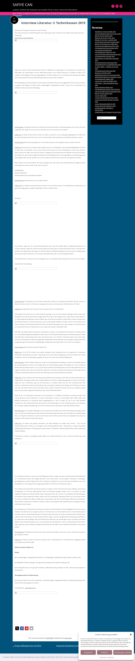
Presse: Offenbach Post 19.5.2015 (27, 646)
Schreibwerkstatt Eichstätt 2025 (105, 56)
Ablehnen (104, 652)
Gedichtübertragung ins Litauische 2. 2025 (108, 77)
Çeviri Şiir (73, 13)
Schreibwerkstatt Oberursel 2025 (105, 71)
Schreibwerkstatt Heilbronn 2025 (105, 52)
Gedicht (27, 13)
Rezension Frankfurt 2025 (103, 73)
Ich (100, 13)
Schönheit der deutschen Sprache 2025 (107, 42)
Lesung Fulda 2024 (101, 96)
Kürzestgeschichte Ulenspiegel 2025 (106, 63)
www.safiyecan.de (30, 588)
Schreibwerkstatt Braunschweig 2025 (106, 48)
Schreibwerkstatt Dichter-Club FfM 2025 (107, 89)
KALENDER (49, 638)
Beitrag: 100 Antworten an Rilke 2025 (106, 44)
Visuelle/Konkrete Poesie (41, 13)
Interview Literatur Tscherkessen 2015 (53, 23)
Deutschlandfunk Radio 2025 (104, 87)
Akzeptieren (88, 652)
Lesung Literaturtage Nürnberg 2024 (106, 98)
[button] (131, 634)
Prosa (55, 13)
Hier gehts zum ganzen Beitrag (24, 38)
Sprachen (18, 15)
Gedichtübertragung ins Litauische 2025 (107, 75)
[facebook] (112, 6)
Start (14, 13)
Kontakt (106, 13)
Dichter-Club (84, 13)
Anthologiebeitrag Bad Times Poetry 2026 (108, 34)
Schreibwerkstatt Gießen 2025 (104, 79)
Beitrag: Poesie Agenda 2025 (103, 94)
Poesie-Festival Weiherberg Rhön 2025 (107, 46)
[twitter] (117, 6)
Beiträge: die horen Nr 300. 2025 (105, 38)
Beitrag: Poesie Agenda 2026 (103, 36)
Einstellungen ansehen (122, 652)
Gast (113, 13)
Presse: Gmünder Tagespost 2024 (105, 106)
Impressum (103, 657)
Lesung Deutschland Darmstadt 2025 (108, 54)
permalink (68, 638)
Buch (20, 13)
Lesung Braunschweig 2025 (103, 50)
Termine (94, 13)
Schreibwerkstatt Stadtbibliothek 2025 (108, 65)
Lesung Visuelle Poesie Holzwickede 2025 (107, 91)
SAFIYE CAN (22, 4)
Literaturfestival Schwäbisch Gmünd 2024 (108, 112)
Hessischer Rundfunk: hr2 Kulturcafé (72, 646)
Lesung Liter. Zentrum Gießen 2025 (106, 81)
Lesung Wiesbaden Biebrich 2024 (105, 104)
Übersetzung (63, 13)
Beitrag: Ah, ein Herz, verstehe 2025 (106, 40)
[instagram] (121, 6)
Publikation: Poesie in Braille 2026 (105, 32)
